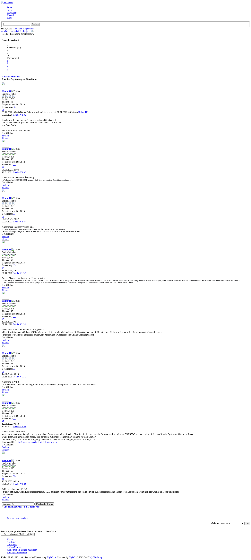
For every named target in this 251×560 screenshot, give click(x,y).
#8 (3, 478)
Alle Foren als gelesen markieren (22, 550)
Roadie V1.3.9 (19, 484)
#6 (3, 371)
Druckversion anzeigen (17, 518)
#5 (3, 319)
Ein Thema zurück (13, 506)
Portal (9, 7)
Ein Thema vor (31, 506)
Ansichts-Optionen (11, 76)
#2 (3, 167)
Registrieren (28, 28)
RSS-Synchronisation (17, 552)
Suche (10, 10)
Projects (26, 31)
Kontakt (10, 539)
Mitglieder (11, 12)
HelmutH (6, 91)
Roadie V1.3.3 (19, 172)
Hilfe (9, 18)
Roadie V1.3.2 (19, 115)
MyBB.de (51, 557)
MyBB (72, 557)
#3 (3, 216)
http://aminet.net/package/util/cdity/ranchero (37, 442)
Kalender (11, 15)
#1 (3, 109)
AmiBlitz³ (5, 31)
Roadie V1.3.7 (19, 376)
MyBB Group (95, 557)
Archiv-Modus (13, 547)
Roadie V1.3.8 (19, 426)
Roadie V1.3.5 (19, 273)
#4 (3, 268)
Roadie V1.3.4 (19, 221)
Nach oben (12, 544)
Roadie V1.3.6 (19, 324)
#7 (3, 421)
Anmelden (17, 28)
